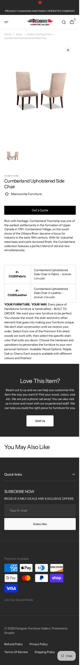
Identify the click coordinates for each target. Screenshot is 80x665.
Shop (19, 34)
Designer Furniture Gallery (32, 637)
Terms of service (16, 661)
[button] (6, 22)
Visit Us (38, 425)
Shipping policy (45, 661)
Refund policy (13, 653)
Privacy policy (38, 653)
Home (8, 34)
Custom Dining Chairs (39, 34)
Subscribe (38, 533)
